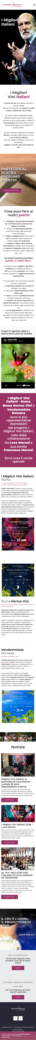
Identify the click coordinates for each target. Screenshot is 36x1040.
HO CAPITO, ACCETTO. (25, 1034)
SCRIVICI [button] (18, 968)
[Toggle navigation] (34, 5)
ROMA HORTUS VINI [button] (11, 190)
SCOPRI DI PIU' (9, 800)
